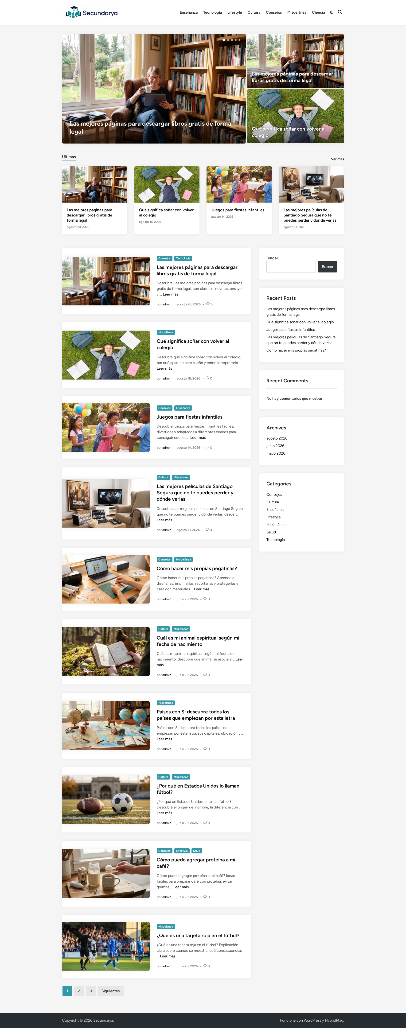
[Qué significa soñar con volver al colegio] (295, 116)
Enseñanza (189, 12)
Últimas (69, 156)
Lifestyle (234, 12)
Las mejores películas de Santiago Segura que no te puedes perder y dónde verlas (310, 215)
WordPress (312, 1020)
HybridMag (334, 1020)
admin (166, 304)
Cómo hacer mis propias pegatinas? (197, 568)
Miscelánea (296, 12)
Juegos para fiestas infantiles (237, 210)
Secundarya (103, 1020)
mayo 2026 (275, 453)
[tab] (69, 156)
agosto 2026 (276, 438)
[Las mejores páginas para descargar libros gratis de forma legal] (154, 88)
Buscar (272, 258)
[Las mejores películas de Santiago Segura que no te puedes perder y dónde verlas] (311, 184)
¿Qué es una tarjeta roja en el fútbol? (198, 935)
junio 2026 (275, 446)
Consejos (274, 12)
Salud (196, 850)
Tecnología (212, 12)
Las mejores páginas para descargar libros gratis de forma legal (89, 215)
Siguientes (111, 991)
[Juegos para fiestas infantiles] (239, 184)
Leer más (170, 294)
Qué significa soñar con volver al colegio (300, 322)
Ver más (337, 159)
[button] (224, 40)
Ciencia (318, 12)
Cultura (254, 12)
